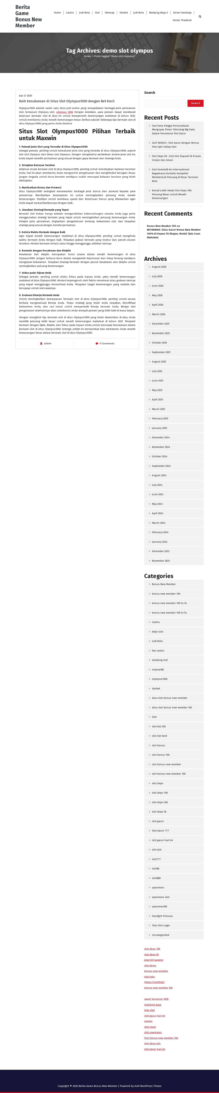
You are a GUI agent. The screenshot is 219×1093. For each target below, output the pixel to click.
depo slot (157, 631)
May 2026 (157, 295)
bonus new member (156, 971)
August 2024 (159, 475)
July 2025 (157, 371)
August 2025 (159, 361)
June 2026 (157, 285)
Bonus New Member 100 (161, 226)
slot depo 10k (160, 792)
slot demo (150, 965)
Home (57, 12)
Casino (70, 12)
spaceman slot (161, 897)
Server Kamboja (182, 12)
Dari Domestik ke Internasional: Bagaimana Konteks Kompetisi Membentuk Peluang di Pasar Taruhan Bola (175, 175)
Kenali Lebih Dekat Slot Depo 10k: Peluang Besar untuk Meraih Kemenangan (172, 194)
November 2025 (161, 333)
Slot (97, 12)
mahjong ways (152, 1004)
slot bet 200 (159, 726)
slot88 (155, 868)
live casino (158, 650)
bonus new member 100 (166, 593)
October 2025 (159, 342)
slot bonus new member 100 (169, 773)
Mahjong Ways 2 (158, 12)
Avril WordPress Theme (147, 1086)
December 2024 (161, 437)
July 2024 (157, 484)
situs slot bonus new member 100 (172, 707)
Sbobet (124, 12)
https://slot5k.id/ (154, 982)
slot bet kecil (159, 735)
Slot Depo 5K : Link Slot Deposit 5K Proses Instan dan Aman (176, 158)
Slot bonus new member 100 (161, 1038)
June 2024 (158, 494)
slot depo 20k (160, 802)
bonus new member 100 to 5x (169, 612)
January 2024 (160, 541)
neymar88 (158, 669)
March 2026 (158, 314)
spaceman (158, 887)
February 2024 (160, 532)
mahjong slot (160, 660)
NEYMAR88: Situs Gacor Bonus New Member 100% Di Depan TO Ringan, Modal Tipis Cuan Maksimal (174, 233)
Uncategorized (160, 935)
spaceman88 (159, 906)
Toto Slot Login (161, 925)
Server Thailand (182, 20)
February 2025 (160, 418)
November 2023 (161, 560)
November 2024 (161, 447)
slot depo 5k (159, 811)
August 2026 (159, 266)
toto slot (149, 1010)
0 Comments (107, 343)
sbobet (156, 688)
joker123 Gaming (153, 959)
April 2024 (157, 513)
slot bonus (158, 745)
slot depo (157, 783)
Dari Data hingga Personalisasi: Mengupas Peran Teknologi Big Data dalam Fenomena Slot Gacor (173, 129)
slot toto (149, 976)
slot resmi (150, 1026)
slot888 (156, 878)
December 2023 (160, 551)
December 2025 (160, 323)
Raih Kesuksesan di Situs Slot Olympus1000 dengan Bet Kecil (66, 101)
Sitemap (109, 12)
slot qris (157, 849)
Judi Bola (84, 12)
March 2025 (158, 409)
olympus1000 (160, 678)
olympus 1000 (64, 112)
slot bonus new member (166, 764)
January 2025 (159, 428)
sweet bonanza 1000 (156, 999)
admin (47, 343)
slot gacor (158, 821)
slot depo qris (152, 1043)
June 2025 (157, 380)
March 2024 (158, 522)
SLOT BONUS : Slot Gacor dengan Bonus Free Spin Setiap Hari (175, 144)
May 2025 (157, 390)
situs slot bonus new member (169, 697)
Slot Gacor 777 (160, 830)
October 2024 (159, 456)
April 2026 (157, 304)
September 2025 (161, 352)
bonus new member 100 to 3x (169, 603)
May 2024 (157, 503)
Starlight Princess (162, 916)
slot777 (156, 859)
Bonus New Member (164, 584)
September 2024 (161, 466)
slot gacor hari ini (162, 840)
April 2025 (157, 399)
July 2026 (157, 276)
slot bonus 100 (161, 754)
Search (149, 93)
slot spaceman (153, 1032)
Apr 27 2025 (25, 95)
